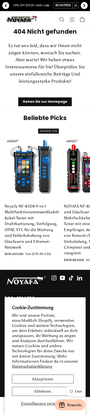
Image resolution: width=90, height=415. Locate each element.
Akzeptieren (42, 379)
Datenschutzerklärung (32, 366)
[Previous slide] (5, 5)
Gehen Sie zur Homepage (45, 101)
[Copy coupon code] (75, 5)
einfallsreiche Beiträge (47, 74)
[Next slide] (84, 5)
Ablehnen (42, 391)
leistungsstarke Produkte (44, 81)
